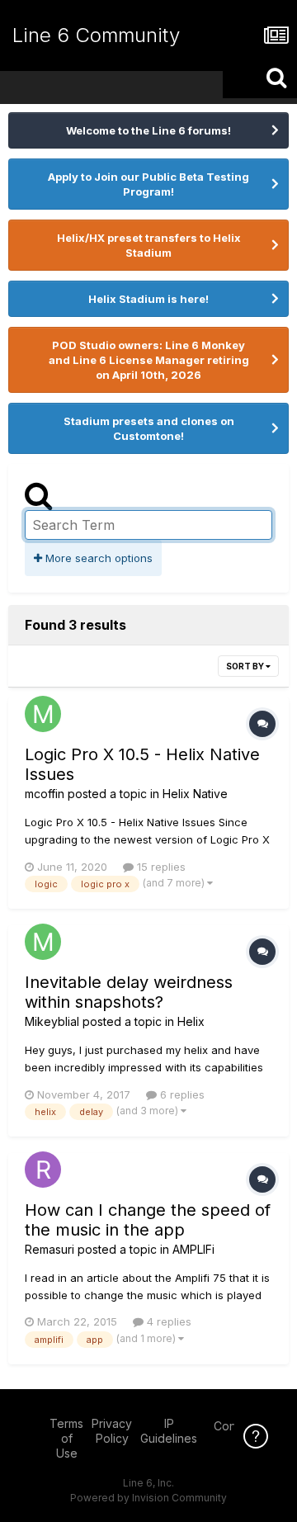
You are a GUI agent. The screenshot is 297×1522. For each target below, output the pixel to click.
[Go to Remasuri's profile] (43, 1169)
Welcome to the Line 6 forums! (148, 130)
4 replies (167, 1321)
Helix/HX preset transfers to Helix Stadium (149, 245)
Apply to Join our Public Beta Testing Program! (148, 184)
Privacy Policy (112, 1430)
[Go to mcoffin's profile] (43, 714)
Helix (191, 1021)
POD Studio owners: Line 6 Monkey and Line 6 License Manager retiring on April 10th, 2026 (149, 359)
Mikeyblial (52, 1021)
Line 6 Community (96, 35)
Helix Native (195, 794)
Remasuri (49, 1249)
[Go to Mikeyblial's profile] (43, 942)
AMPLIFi (193, 1249)
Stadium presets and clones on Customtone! (149, 428)
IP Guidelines (168, 1430)
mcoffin (44, 794)
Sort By (246, 666)
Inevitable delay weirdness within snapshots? (129, 992)
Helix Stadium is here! (148, 298)
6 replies (181, 1094)
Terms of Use (66, 1438)
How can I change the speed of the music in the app (148, 1220)
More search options (97, 558)
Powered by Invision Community (148, 1497)
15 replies (160, 866)
